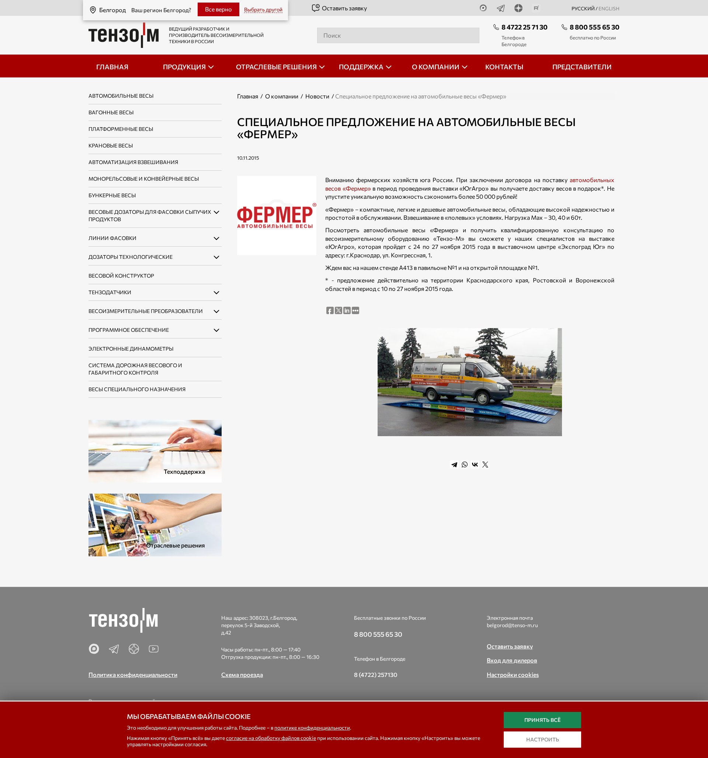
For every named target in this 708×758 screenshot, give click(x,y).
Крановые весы (110, 145)
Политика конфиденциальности (132, 674)
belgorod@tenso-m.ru (512, 625)
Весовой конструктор (121, 275)
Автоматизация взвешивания (133, 162)
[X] (485, 464)
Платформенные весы (120, 129)
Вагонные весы (110, 112)
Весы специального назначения (136, 389)
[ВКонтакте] (475, 464)
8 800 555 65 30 (595, 27)
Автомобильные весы (120, 96)
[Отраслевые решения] (155, 524)
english (609, 8)
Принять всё (542, 720)
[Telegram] (454, 464)
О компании (281, 96)
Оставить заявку (344, 7)
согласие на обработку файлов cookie (271, 738)
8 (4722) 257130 (376, 674)
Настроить (542, 739)
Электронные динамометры (130, 348)
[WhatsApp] (464, 464)
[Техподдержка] (155, 450)
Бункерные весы (112, 195)
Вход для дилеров (512, 660)
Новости (317, 96)
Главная (247, 96)
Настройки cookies (513, 674)
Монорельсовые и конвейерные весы (143, 178)
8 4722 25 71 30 (525, 27)
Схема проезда (242, 674)
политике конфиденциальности (312, 727)
